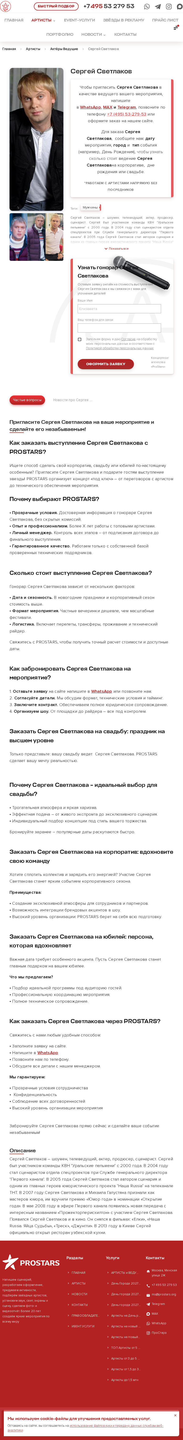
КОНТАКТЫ (80, 1305)
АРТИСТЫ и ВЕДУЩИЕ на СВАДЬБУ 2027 (126, 1273)
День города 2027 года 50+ (126, 1305)
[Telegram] (158, 6)
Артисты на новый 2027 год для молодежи (126, 1326)
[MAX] (180, 6)
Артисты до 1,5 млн (124, 1380)
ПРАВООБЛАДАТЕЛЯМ (86, 1316)
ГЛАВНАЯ (78, 1273)
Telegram (126, 107)
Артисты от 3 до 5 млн (126, 1358)
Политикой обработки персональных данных (120, 348)
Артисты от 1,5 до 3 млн (126, 1369)
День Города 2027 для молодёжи (126, 1283)
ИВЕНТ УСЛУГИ (83, 1326)
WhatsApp (90, 107)
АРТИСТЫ (79, 1283)
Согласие (128, 339)
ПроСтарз (159, 1333)
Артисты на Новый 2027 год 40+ (126, 1337)
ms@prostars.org (164, 1294)
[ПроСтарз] (169, 6)
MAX (107, 107)
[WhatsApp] (147, 6)
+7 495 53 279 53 (164, 1285)
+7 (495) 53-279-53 (127, 114)
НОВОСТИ (79, 1294)
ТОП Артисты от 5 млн (126, 1348)
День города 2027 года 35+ (126, 1294)
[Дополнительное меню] (176, 27)
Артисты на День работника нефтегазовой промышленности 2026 (126, 1316)
